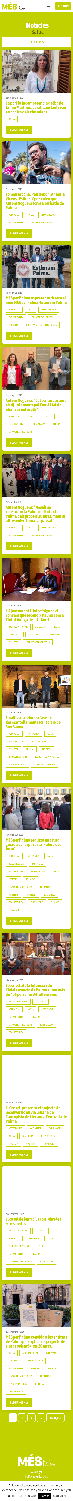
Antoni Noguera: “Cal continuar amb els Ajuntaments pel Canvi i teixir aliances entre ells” (36, 405)
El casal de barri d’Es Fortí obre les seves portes (33, 1221)
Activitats (14, 416)
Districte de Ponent (19, 1246)
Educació (33, 634)
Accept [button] (45, 1495)
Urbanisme (14, 910)
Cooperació (15, 634)
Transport (37, 902)
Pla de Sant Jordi (17, 764)
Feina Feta (13, 642)
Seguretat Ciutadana (44, 764)
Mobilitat (13, 894)
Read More (59, 1495)
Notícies (37, 25)
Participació (46, 1024)
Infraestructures (18, 756)
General (57, 424)
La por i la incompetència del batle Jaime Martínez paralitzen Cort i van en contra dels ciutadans (36, 107)
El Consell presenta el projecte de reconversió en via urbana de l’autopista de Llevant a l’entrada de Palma (36, 1114)
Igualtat (30, 879)
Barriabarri (33, 733)
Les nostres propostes (42, 222)
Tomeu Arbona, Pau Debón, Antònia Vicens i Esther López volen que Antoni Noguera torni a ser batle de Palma (35, 201)
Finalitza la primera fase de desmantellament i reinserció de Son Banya (33, 722)
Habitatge (46, 749)
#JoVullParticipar (18, 626)
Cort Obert (47, 1009)
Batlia (12, 119)
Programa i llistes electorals (41, 324)
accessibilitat (15, 1128)
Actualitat (14, 214)
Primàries (13, 324)
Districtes (37, 863)
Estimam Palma (16, 222)
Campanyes (51, 1353)
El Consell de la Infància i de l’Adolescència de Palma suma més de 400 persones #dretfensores (35, 990)
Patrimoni (31, 894)
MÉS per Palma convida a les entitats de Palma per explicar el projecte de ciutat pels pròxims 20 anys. (36, 1341)
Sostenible (49, 894)
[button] (48, 6)
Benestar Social (16, 741)
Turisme (55, 902)
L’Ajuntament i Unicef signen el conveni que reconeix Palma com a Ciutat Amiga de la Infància (35, 615)
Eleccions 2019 (48, 214)
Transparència (16, 902)
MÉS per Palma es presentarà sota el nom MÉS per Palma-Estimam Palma (36, 300)
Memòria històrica (18, 1384)
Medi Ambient (46, 886)
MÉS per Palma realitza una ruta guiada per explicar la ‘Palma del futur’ (33, 844)
